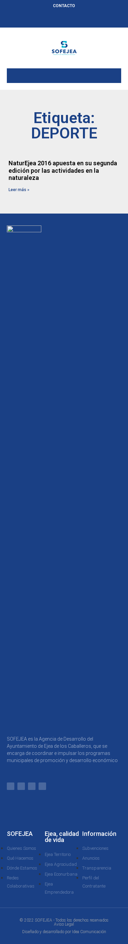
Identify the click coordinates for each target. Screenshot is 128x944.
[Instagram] (75, 19)
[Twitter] (64, 19)
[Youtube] (86, 19)
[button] (64, 74)
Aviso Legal (64, 924)
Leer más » (19, 189)
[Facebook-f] (53, 19)
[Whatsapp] (41, 19)
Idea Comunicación (89, 931)
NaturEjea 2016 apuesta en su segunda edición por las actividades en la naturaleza (63, 170)
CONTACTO (64, 5)
